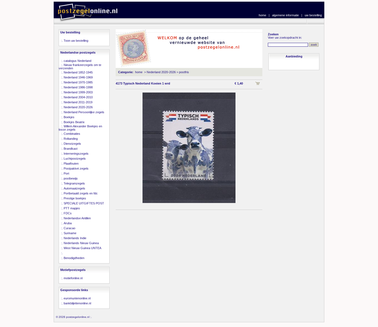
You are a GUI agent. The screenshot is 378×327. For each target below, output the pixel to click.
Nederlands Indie (75, 238)
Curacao (69, 228)
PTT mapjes (72, 208)
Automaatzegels (74, 188)
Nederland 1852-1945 (78, 72)
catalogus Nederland (77, 60)
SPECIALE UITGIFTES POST (84, 203)
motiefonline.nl (73, 278)
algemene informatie (285, 15)
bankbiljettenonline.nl (77, 303)
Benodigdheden (74, 258)
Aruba (68, 223)
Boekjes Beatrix (74, 122)
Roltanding (71, 138)
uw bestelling (313, 15)
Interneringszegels (76, 153)
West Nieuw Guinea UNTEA (82, 248)
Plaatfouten (71, 163)
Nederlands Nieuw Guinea (81, 243)
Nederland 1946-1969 (78, 77)
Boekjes (69, 117)
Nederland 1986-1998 (78, 87)
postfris (184, 72)
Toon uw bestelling (76, 40)
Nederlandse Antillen (77, 218)
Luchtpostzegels (75, 158)
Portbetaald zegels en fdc (81, 193)
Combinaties (72, 133)
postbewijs (71, 178)
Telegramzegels (74, 183)
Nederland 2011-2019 (78, 102)
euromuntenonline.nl (77, 298)
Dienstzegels (72, 143)
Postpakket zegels (76, 168)
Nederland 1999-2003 (78, 92)
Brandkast (70, 148)
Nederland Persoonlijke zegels (84, 112)
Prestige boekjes (75, 198)
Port (66, 173)
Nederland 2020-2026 (78, 107)
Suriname (70, 233)
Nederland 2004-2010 (78, 97)
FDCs (68, 213)
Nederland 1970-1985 (78, 82)
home (262, 15)
